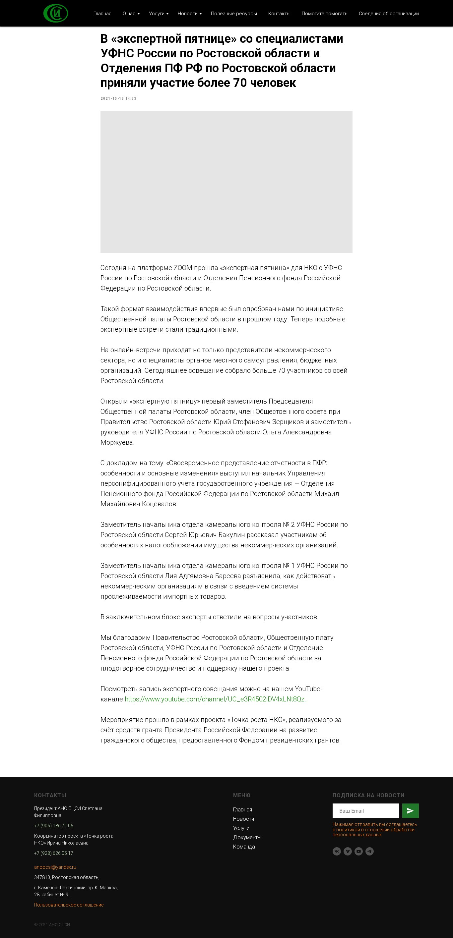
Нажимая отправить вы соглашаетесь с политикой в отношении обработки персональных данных (375, 829)
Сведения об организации (389, 14)
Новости (188, 14)
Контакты (279, 14)
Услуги (156, 14)
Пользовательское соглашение (68, 905)
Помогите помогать (325, 14)
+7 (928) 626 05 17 (53, 853)
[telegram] (369, 851)
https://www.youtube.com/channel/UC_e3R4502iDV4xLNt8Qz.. (216, 699)
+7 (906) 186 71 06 (53, 825)
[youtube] (359, 851)
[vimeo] (348, 851)
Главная (102, 14)
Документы (247, 837)
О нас (129, 14)
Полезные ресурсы (234, 14)
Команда (244, 847)
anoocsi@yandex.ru (55, 867)
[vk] (337, 851)
